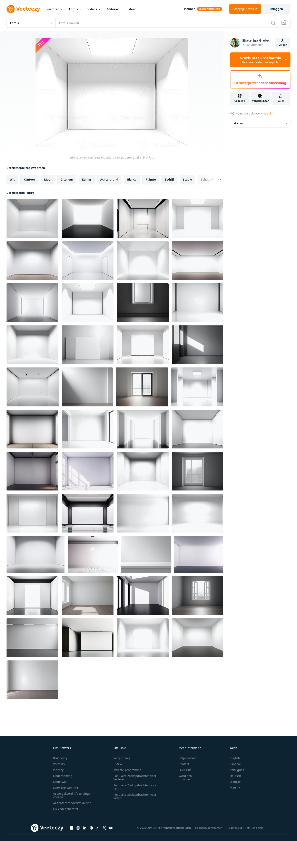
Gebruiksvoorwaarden (208, 828)
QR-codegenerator (65, 809)
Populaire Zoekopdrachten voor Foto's (134, 787)
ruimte (151, 179)
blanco (132, 179)
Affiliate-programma (127, 770)
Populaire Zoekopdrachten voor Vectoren (134, 777)
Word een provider (185, 777)
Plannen (189, 9)
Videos (92, 9)
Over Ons (185, 770)
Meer (132, 9)
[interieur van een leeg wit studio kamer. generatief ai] (32, 218)
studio (187, 179)
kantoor (29, 179)
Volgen (283, 45)
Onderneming (62, 776)
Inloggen (276, 9)
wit (12, 179)
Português (237, 770)
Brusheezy (60, 758)
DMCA (117, 764)
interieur (67, 179)
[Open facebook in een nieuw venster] (71, 827)
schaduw (207, 179)
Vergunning (121, 758)
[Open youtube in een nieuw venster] (110, 827)
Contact (184, 764)
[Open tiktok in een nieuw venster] (97, 827)
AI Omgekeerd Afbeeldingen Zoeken (72, 795)
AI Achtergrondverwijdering (72, 803)
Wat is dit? (267, 113)
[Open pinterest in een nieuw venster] (91, 827)
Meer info (239, 123)
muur (48, 179)
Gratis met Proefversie (260, 59)
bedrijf (169, 179)
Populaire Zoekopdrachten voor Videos (134, 796)
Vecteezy (59, 764)
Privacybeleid (234, 828)
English (235, 758)
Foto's (73, 9)
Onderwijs (60, 782)
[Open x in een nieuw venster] (104, 827)
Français (235, 782)
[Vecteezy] (23, 9)
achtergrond (109, 179)
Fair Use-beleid (254, 828)
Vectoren (53, 9)
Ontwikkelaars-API (65, 788)
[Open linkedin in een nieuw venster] (84, 827)
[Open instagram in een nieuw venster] (78, 827)
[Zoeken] (273, 22)
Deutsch (235, 776)
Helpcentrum (188, 758)
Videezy (58, 770)
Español (235, 764)
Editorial (113, 9)
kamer (86, 179)
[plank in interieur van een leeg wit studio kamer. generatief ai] (146, 554)
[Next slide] (217, 179)
